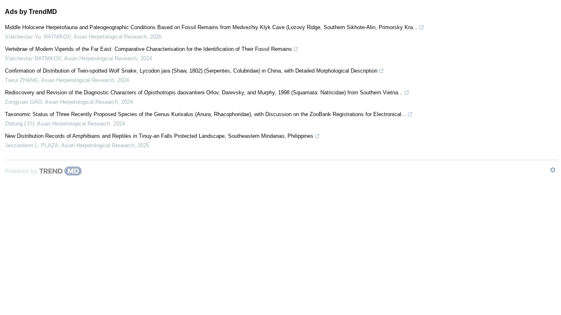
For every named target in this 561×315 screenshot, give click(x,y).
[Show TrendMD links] (553, 170)
